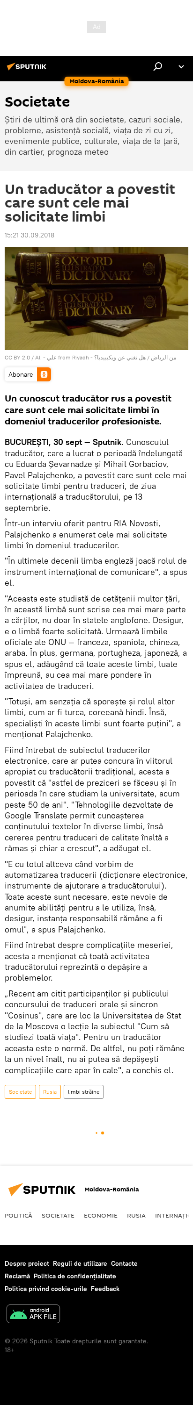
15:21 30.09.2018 (29, 235)
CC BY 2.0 (17, 357)
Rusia (50, 1091)
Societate (20, 1091)
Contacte (124, 1263)
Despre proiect (27, 1263)
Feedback (105, 1288)
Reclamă (17, 1276)
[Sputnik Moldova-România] (28, 70)
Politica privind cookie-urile (46, 1288)
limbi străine (83, 1091)
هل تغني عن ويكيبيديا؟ (120, 357)
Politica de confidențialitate (75, 1276)
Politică (18, 1215)
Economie (101, 1215)
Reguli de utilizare (80, 1263)
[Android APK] (33, 1315)
